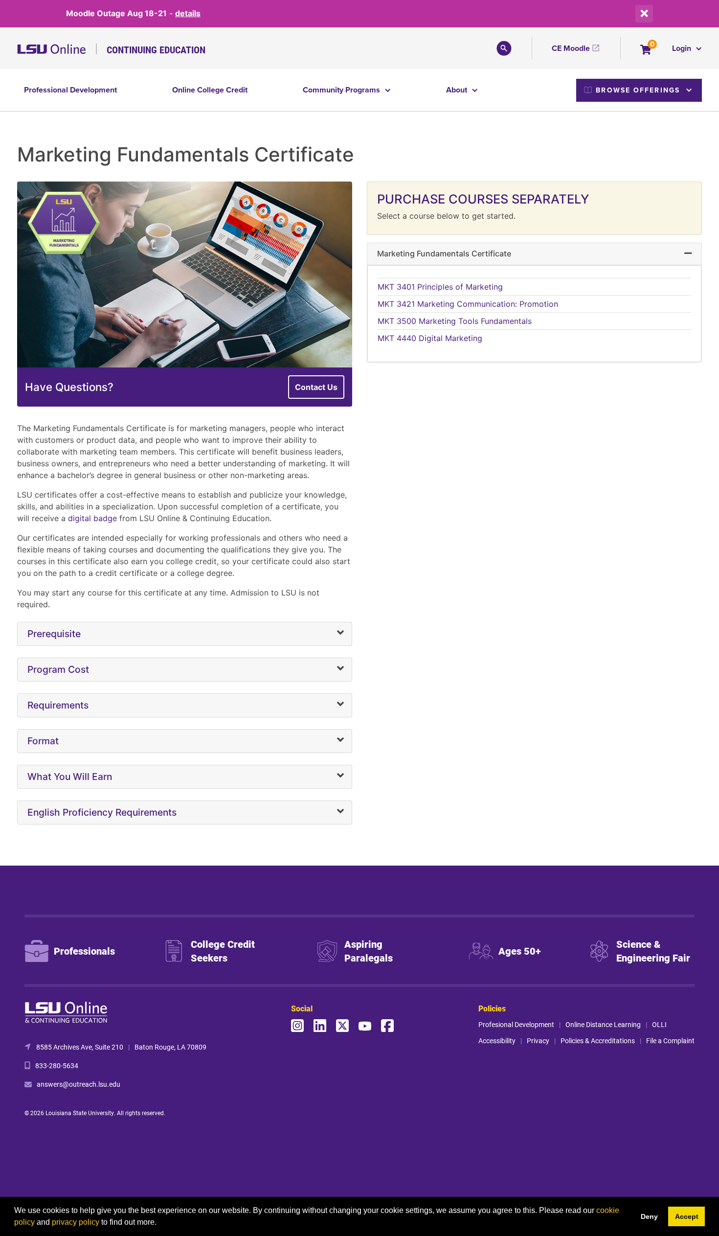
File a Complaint (670, 1040)
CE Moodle (571, 48)
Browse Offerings (638, 90)
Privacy (538, 1040)
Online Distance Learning (603, 1024)
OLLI (659, 1024)
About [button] (457, 89)
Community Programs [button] (342, 89)
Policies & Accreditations (598, 1040)
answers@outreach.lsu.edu (78, 1084)
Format (43, 741)
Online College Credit (209, 89)
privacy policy (75, 1222)
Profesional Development (516, 1024)
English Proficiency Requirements (102, 812)
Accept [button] (686, 1216)
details (188, 13)
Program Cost (58, 669)
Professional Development (70, 89)
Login (682, 48)
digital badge (92, 518)
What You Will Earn (69, 776)
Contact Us (316, 387)
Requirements (58, 705)
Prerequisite (54, 634)
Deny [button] (649, 1216)
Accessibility (497, 1040)
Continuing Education (156, 49)
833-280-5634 (56, 1065)
